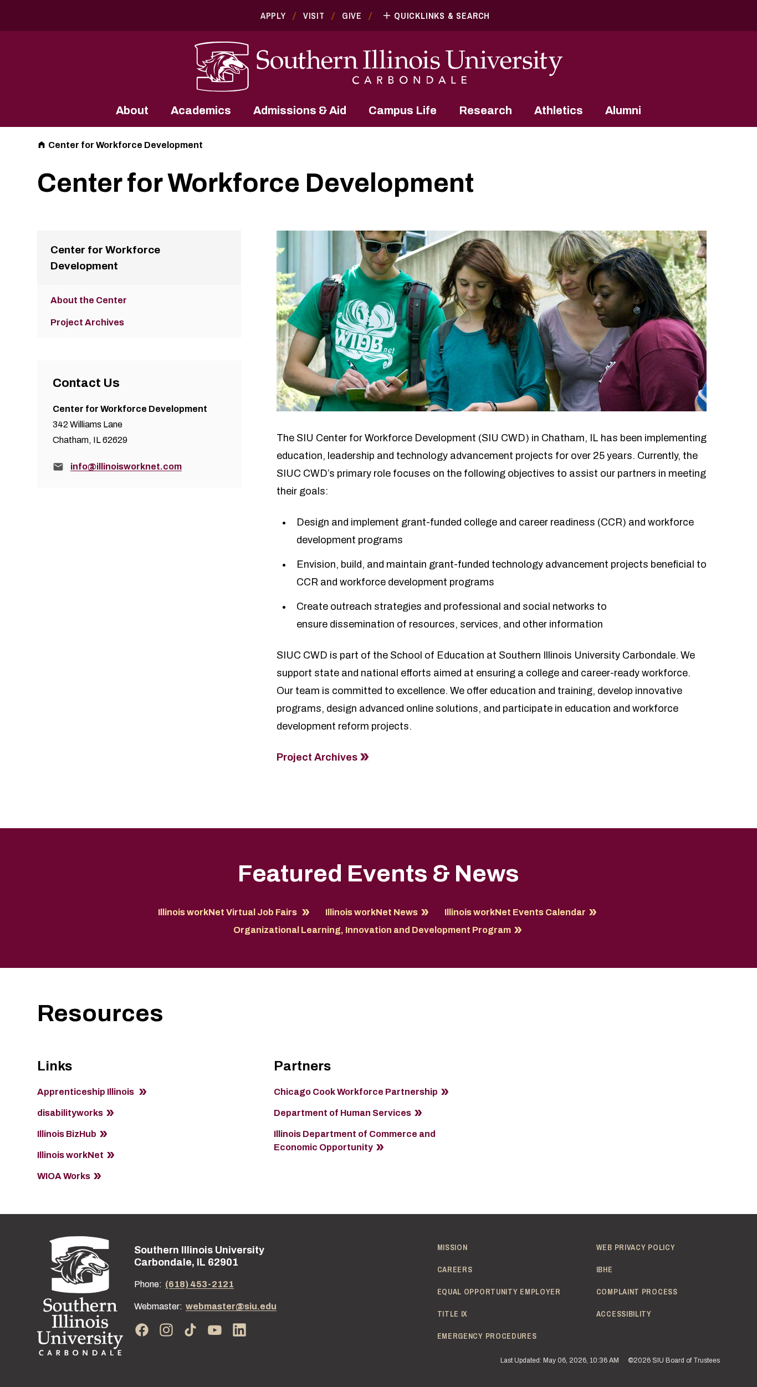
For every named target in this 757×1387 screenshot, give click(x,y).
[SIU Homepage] (378, 67)
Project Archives (317, 757)
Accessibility (624, 1314)
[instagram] (166, 1330)
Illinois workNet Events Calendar (515, 912)
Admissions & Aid (299, 110)
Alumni (623, 110)
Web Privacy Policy (636, 1247)
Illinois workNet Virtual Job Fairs (228, 912)
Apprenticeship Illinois (86, 1092)
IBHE (604, 1269)
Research (485, 110)
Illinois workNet (70, 1155)
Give (352, 15)
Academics (201, 110)
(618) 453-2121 (199, 1284)
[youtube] (215, 1330)
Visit (314, 15)
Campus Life (403, 110)
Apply (273, 15)
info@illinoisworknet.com (126, 466)
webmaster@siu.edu (231, 1306)
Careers (455, 1269)
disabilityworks (70, 1113)
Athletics (558, 110)
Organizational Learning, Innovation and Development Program (372, 930)
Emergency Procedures (487, 1336)
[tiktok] (190, 1330)
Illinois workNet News (371, 912)
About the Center (88, 300)
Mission (452, 1247)
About (132, 110)
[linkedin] (239, 1330)
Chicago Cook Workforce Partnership (356, 1092)
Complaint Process (637, 1292)
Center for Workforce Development (125, 145)
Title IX (452, 1314)
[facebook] (142, 1330)
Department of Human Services (342, 1113)
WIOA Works (63, 1176)
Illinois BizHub (66, 1134)
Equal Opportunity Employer (499, 1292)
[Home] (80, 1295)
